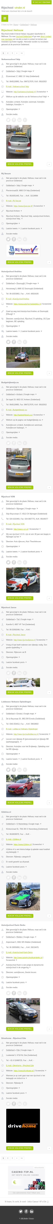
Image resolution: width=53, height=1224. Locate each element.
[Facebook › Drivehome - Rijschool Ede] (14, 1104)
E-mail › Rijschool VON (15, 524)
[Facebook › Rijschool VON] (14, 562)
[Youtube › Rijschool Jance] (25, 673)
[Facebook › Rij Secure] (14, 239)
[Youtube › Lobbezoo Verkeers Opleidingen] (25, 770)
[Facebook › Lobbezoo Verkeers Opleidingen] (14, 770)
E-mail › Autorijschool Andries (17, 299)
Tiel (18, 619)
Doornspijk (21, 283)
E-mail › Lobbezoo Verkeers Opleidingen (22, 729)
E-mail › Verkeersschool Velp (17, 87)
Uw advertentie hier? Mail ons (26, 1193)
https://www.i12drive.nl (22, 844)
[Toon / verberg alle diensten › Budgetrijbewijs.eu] (29, 426)
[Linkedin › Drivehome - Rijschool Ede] (19, 1104)
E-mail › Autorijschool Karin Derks (19, 952)
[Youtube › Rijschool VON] (25, 562)
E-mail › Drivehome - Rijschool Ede (20, 1065)
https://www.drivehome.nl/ (24, 1071)
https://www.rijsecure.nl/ (23, 206)
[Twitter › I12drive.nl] (8, 877)
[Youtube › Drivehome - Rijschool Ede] (25, 1104)
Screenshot (42, 92)
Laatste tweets (13, 228)
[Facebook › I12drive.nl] (14, 877)
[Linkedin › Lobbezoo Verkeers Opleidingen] (19, 770)
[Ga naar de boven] (49, 164)
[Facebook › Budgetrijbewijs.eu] (14, 443)
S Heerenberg (22, 824)
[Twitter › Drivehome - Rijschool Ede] (8, 1104)
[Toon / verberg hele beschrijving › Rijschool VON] (29, 535)
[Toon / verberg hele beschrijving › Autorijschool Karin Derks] (29, 966)
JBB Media (24, 1218)
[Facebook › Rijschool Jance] (14, 673)
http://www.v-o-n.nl (21, 529)
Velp (18, 71)
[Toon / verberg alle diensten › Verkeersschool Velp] (29, 103)
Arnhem (19, 394)
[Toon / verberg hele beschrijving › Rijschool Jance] (29, 646)
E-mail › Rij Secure (13, 201)
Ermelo (19, 714)
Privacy (31, 1218)
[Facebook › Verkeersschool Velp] (14, 120)
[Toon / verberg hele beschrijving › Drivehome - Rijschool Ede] (29, 1077)
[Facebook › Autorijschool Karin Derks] (14, 993)
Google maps (27, 71)
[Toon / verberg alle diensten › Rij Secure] (29, 217)
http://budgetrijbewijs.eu (23, 415)
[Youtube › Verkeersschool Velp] (25, 120)
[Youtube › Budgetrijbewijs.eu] (25, 443)
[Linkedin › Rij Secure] (19, 239)
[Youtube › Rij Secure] (25, 239)
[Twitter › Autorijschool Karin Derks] (8, 993)
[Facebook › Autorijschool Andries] (14, 342)
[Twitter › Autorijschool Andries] (8, 342)
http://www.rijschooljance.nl (24, 640)
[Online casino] (26, 1167)
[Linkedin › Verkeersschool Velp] (19, 120)
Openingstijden (13, 109)
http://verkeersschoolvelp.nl (24, 92)
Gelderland (10, 71)
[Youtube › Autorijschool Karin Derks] (25, 993)
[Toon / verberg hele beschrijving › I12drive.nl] (29, 850)
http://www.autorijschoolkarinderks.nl (28, 957)
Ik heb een (41, 2)
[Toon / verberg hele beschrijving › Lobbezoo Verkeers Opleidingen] (29, 740)
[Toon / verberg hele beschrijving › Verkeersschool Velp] (29, 96)
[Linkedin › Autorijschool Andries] (19, 342)
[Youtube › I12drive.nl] (25, 877)
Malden (19, 937)
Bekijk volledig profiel (20, 164)
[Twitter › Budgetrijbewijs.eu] (8, 443)
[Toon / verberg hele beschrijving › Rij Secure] (29, 211)
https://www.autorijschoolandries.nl (27, 304)
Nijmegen (20, 509)
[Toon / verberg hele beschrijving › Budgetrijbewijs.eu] (29, 420)
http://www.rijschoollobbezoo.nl (26, 734)
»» (22, 53)
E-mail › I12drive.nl (13, 839)
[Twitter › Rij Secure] (8, 239)
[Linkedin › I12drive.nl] (19, 877)
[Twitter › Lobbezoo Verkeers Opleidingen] (8, 770)
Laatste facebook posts (31, 228)
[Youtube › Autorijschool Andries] (25, 342)
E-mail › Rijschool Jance (15, 635)
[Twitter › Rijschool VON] (8, 562)
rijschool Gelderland (24, 36)
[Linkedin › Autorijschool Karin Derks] (19, 993)
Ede (18, 1050)
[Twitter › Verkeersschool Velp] (8, 120)
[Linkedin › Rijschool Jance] (19, 673)
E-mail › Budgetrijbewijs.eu (16, 410)
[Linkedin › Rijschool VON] (19, 562)
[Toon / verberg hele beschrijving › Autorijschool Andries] (29, 312)
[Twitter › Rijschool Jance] (8, 673)
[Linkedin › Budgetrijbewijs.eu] (19, 443)
